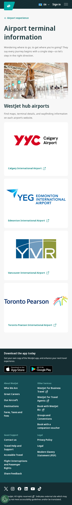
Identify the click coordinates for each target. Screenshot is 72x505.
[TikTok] (40, 488)
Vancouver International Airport (26, 272)
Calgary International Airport (25, 168)
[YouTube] (33, 488)
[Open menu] (66, 4)
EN (45, 4)
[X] (6, 488)
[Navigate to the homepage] (10, 6)
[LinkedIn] (26, 488)
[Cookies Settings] (5, 499)
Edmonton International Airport (26, 220)
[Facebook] (19, 488)
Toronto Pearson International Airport (30, 325)
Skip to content (3, 6)
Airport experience (18, 17)
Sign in (56, 4)
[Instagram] (13, 488)
